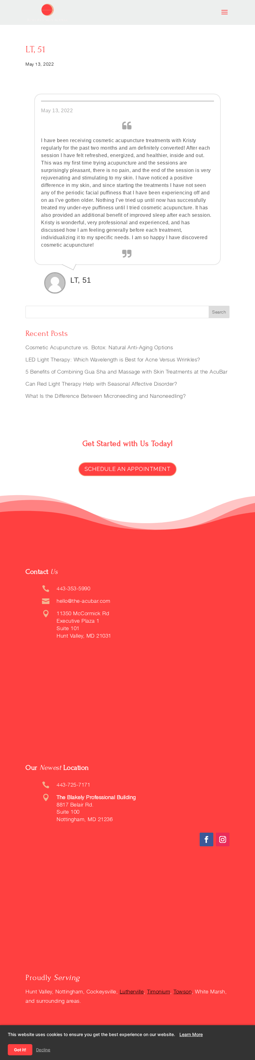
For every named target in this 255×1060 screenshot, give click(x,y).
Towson (183, 991)
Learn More (191, 1034)
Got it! (20, 1049)
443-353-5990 (73, 588)
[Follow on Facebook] (206, 839)
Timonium (158, 991)
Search (219, 311)
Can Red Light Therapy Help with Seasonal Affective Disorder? (101, 384)
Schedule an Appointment (128, 469)
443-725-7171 (73, 785)
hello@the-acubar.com (83, 601)
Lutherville (132, 991)
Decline (43, 1049)
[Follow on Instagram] (223, 839)
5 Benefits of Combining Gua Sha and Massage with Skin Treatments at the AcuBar (126, 372)
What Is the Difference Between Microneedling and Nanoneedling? (106, 396)
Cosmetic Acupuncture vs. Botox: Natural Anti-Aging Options (99, 347)
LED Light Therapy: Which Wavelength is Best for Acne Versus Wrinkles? (113, 359)
